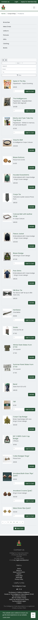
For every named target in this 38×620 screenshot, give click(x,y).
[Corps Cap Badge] (8, 420)
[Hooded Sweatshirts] (8, 178)
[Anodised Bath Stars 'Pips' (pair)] (8, 476)
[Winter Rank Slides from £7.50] (8, 348)
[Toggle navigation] (34, 7)
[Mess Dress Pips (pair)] (8, 511)
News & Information (19, 572)
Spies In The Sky (19, 81)
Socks (15, 327)
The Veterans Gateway (19, 596)
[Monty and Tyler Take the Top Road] (8, 121)
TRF (14, 402)
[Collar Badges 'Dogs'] (8, 459)
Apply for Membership (29, 2)
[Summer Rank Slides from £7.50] (8, 367)
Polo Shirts (17, 271)
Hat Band (16, 310)
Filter (19, 75)
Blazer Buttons (18, 157)
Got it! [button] (33, 615)
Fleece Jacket (18, 234)
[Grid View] (3, 60)
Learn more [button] (6, 617)
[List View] (6, 60)
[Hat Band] (8, 313)
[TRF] (8, 405)
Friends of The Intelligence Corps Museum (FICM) (19, 594)
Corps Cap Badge (20, 417)
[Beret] (8, 387)
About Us (19, 570)
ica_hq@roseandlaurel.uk (21, 560)
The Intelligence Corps (19, 586)
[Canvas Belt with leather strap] (8, 217)
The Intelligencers (20, 98)
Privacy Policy (19, 579)
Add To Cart (30, 91)
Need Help (19, 577)
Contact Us (5, 2)
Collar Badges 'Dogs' (21, 456)
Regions (19, 574)
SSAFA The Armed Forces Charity (19, 599)
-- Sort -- (18, 63)
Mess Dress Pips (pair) (22, 508)
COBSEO (19, 603)
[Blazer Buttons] (8, 160)
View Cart (19, 528)
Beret (15, 384)
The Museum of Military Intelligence (19, 592)
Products (21, 14)
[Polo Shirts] (8, 274)
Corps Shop (12, 14)
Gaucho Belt (18, 140)
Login (16, 2)
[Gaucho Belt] (8, 143)
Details (31, 150)
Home (3, 14)
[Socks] (8, 330)
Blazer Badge (18, 253)
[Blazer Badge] (8, 256)
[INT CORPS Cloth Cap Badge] (8, 439)
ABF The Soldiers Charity (19, 598)
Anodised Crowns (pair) (22, 491)
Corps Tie (17, 194)
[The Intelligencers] (8, 101)
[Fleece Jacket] (8, 237)
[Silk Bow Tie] (8, 293)
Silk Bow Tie (17, 290)
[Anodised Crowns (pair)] (8, 494)
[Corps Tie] (8, 197)
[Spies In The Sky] (8, 84)
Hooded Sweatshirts (21, 175)
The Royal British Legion (19, 601)
